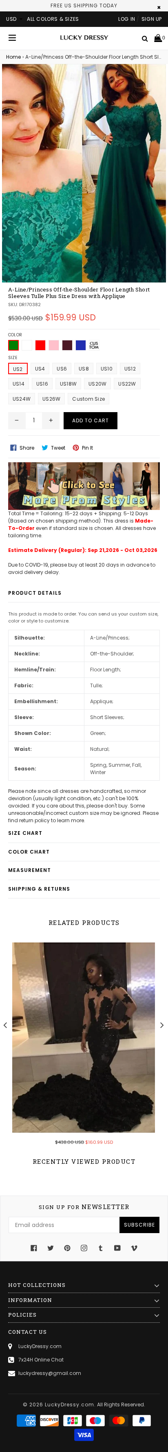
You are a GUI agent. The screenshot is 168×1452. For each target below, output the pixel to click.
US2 (18, 369)
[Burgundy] (67, 345)
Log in (126, 18)
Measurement (29, 870)
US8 (84, 368)
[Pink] (54, 345)
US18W (68, 383)
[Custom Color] (94, 345)
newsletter (84, 1207)
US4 (40, 368)
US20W (97, 383)
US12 (130, 368)
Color (15, 335)
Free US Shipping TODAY (84, 5)
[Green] (13, 345)
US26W (51, 398)
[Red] (40, 345)
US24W (22, 398)
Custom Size (88, 398)
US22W (127, 383)
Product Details (35, 592)
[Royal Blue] (80, 345)
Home (13, 56)
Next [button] (162, 1024)
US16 (42, 383)
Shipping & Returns (39, 888)
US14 (18, 383)
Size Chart (25, 833)
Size (12, 357)
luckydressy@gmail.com (49, 1373)
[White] (27, 345)
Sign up (151, 18)
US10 (107, 368)
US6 (62, 368)
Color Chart (29, 851)
